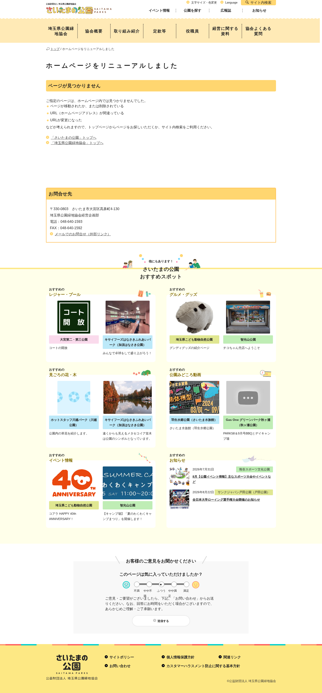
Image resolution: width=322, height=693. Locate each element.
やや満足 (172, 590)
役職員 (192, 31)
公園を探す (192, 10)
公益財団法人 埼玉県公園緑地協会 (79, 6)
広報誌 (226, 10)
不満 (137, 590)
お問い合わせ (120, 666)
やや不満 (147, 590)
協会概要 (94, 31)
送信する (163, 621)
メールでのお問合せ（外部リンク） (83, 234)
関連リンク (232, 657)
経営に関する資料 (225, 31)
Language (231, 2)
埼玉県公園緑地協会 (61, 31)
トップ (55, 49)
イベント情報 (159, 10)
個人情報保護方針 (180, 657)
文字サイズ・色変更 (204, 2)
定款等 (159, 31)
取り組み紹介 (127, 31)
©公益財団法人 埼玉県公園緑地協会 (251, 681)
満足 (186, 590)
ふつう (161, 590)
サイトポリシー (122, 657)
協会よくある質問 (259, 31)
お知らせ (259, 10)
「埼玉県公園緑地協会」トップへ (77, 143)
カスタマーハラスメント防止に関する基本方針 (203, 666)
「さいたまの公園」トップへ (73, 137)
